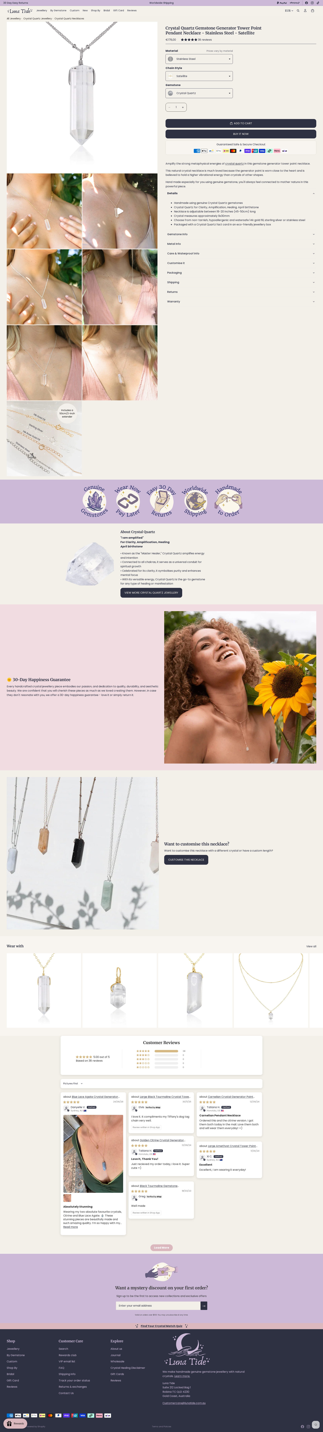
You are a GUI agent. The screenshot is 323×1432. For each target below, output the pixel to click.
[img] (71, 1102)
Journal (115, 1355)
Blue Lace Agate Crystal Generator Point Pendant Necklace (90, 1098)
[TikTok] (318, 3)
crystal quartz (234, 164)
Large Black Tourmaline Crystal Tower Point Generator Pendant (160, 1098)
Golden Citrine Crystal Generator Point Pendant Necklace (157, 1142)
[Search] (298, 10)
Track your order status (74, 1380)
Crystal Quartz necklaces (69, 18)
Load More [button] (161, 1248)
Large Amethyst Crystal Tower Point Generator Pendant (227, 1148)
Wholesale (117, 1361)
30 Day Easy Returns (15, 3)
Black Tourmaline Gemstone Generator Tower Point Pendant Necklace (159, 1188)
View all (311, 946)
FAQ (61, 1368)
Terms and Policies (161, 1426)
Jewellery (13, 1349)
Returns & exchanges (73, 1387)
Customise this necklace (186, 860)
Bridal (10, 1374)
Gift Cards (117, 1374)
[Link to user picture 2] (67, 1198)
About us (116, 1349)
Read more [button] (70, 1227)
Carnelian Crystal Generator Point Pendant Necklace (226, 1098)
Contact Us (66, 1393)
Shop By (12, 1368)
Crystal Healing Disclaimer (128, 1368)
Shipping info (67, 1374)
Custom (12, 1361)
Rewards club (68, 1355)
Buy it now (241, 134)
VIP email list (67, 1361)
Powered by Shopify (35, 1426)
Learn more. (182, 1376)
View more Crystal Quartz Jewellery (151, 593)
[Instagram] (312, 3)
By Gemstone (16, 1355)
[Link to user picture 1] (93, 1154)
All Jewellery (14, 18)
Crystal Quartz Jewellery (37, 18)
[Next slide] (312, 990)
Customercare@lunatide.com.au (184, 1403)
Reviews (12, 1387)
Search (63, 1349)
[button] (189, 40)
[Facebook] (306, 3)
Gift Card (13, 1380)
